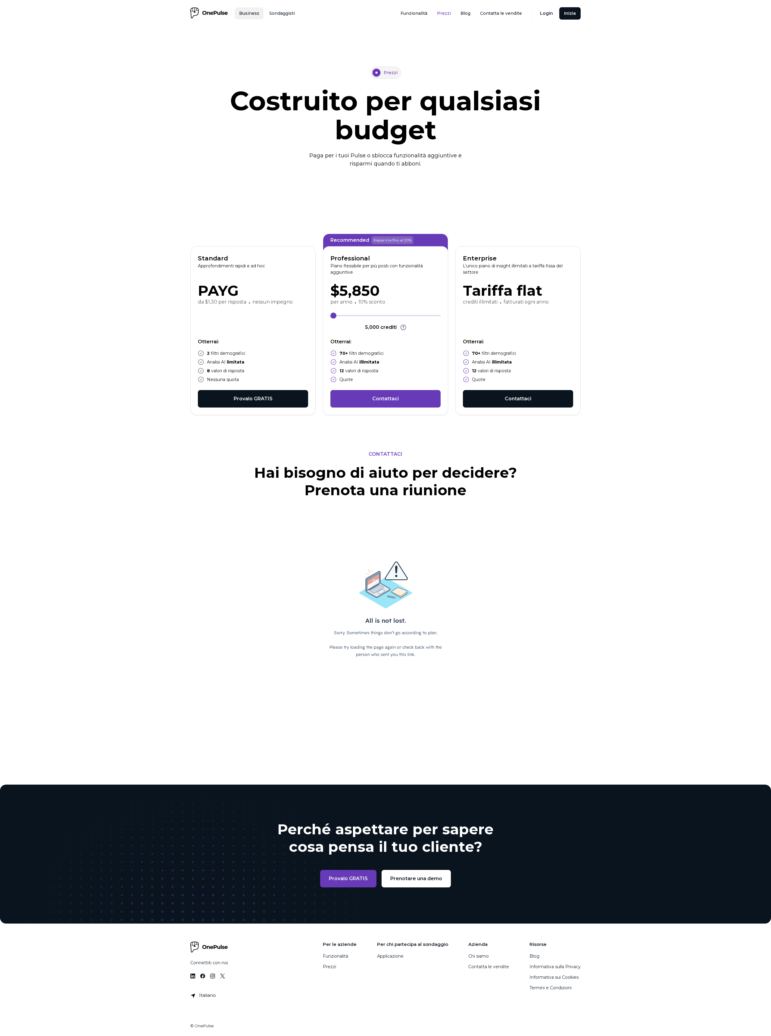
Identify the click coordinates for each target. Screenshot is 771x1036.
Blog (534, 956)
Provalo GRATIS (253, 398)
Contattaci (385, 398)
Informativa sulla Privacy (555, 966)
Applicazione (390, 956)
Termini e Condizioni (550, 987)
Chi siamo (478, 956)
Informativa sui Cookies (554, 977)
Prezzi (329, 966)
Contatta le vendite (488, 966)
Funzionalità (335, 956)
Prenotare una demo (416, 878)
